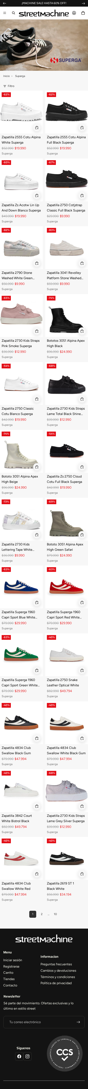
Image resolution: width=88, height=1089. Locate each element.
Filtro (11, 86)
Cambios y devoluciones (58, 970)
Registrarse (11, 966)
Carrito (8, 973)
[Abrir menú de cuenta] (74, 12)
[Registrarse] (78, 1022)
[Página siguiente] (64, 914)
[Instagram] (27, 1056)
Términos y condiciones (58, 977)
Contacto (10, 985)
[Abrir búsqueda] (13, 12)
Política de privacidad (56, 983)
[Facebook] (19, 1056)
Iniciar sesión (12, 960)
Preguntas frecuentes (56, 964)
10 (55, 914)
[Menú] (4, 13)
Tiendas (9, 979)
